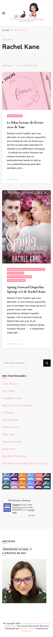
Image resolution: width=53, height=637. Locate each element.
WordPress (26, 631)
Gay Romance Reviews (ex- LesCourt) (26, 269)
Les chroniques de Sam (19, 277)
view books (31, 515)
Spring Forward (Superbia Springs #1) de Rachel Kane (26, 289)
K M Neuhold (10, 420)
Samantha (15, 504)
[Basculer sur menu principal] (3, 13)
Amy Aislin (8, 391)
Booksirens (8, 449)
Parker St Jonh (10, 427)
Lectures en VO (15, 273)
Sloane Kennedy (12, 441)
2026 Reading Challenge (19, 500)
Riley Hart (8, 434)
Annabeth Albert (12, 398)
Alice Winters (10, 384)
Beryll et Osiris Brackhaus (17, 405)
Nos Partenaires (16, 280)
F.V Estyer (8, 412)
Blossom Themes (28, 628)
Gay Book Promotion (14, 456)
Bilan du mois (15, 116)
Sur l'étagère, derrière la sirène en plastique (27, 624)
